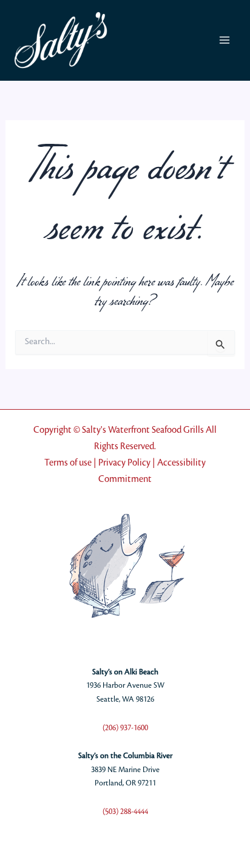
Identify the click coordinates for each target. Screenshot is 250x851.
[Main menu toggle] (224, 40)
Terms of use (68, 463)
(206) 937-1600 (125, 728)
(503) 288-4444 (125, 811)
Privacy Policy (124, 463)
